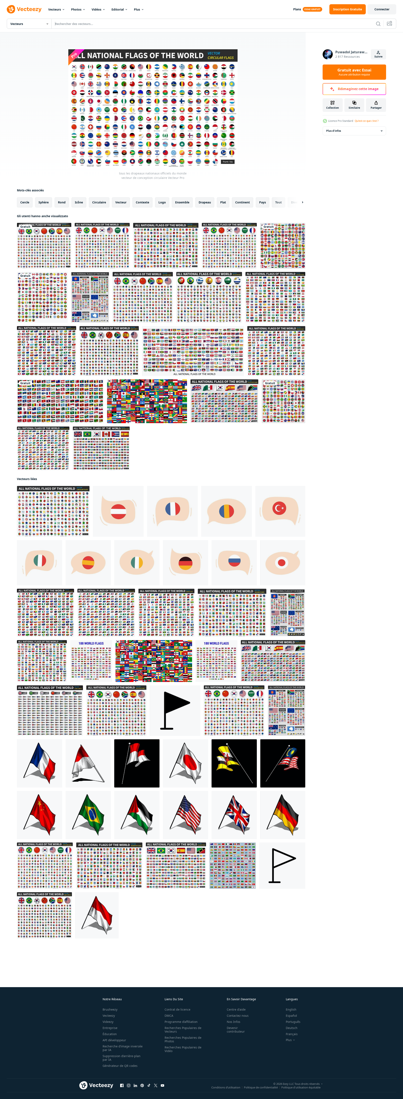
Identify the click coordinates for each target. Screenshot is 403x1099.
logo (162, 202)
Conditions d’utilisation (225, 1087)
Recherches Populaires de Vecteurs (183, 1029)
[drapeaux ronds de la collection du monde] (42, 297)
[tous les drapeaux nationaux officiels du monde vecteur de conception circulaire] (53, 511)
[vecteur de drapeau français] (39, 763)
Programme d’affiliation (181, 1022)
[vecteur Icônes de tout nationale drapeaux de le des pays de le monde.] (232, 865)
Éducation (110, 1034)
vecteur (121, 202)
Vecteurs (54, 9)
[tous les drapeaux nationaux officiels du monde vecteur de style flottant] (287, 613)
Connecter (381, 9)
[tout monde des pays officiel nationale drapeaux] (60, 401)
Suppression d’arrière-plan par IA (121, 1058)
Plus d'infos (333, 131)
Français (292, 1034)
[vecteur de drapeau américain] (185, 815)
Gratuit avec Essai (354, 72)
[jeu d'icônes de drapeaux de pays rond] (282, 246)
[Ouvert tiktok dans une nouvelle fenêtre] (149, 1085)
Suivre (378, 56)
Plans (297, 9)
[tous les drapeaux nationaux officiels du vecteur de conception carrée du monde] (165, 246)
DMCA (169, 1016)
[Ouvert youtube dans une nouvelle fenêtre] (162, 1085)
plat (223, 202)
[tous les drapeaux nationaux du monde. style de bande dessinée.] (101, 448)
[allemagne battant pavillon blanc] (282, 815)
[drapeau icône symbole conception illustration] (175, 710)
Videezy (108, 1022)
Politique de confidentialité (261, 1087)
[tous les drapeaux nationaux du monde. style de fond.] (147, 401)
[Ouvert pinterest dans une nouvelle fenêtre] (142, 1085)
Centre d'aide (236, 1009)
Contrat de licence (177, 1009)
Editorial (117, 9)
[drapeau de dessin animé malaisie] (282, 763)
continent (242, 202)
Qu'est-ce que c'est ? (366, 121)
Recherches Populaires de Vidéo (183, 1049)
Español (291, 1016)
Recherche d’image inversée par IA (123, 1048)
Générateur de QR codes (120, 1066)
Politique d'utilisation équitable (300, 1087)
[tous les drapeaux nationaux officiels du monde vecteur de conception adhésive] (46, 351)
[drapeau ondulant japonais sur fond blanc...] (185, 763)
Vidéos (96, 9)
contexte (142, 202)
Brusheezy (110, 1009)
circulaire (99, 202)
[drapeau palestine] (137, 815)
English (291, 1009)
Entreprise (110, 1028)
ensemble (182, 202)
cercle (24, 202)
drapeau (205, 202)
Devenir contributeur (236, 1029)
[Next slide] (299, 202)
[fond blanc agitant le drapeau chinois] (39, 815)
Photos (76, 9)
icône (79, 202)
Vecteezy (109, 1016)
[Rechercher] (378, 23)
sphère (44, 202)
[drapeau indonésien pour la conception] (88, 763)
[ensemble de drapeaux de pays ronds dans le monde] (283, 401)
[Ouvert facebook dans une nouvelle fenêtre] (122, 1085)
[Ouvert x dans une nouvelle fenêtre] (155, 1085)
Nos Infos (233, 1022)
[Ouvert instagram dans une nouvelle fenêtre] (128, 1085)
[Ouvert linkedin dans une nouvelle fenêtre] (135, 1085)
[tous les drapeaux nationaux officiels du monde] (193, 351)
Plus (137, 9)
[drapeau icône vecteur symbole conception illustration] (282, 865)
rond (62, 202)
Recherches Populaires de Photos (183, 1039)
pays (262, 202)
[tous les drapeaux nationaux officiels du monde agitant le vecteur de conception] (276, 351)
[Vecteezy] (24, 9)
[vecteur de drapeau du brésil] (88, 815)
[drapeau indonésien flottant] (97, 915)
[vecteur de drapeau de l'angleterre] (234, 815)
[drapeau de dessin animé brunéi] (234, 763)
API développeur (114, 1040)
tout (278, 202)
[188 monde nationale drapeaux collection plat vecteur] (91, 661)
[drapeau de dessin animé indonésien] (137, 763)
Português (293, 1022)
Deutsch (291, 1028)
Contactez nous (238, 1016)
